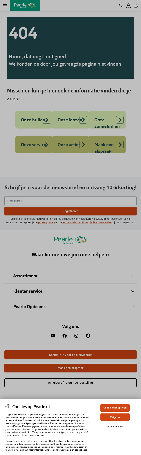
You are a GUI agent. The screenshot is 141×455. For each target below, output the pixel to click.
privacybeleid (64, 449)
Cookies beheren (115, 426)
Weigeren (115, 417)
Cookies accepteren (114, 407)
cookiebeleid (81, 449)
